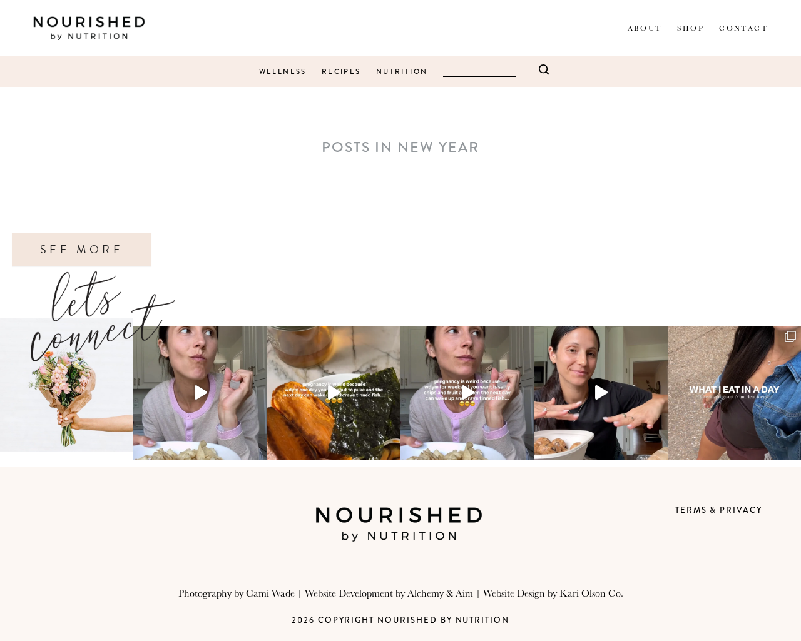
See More (81, 249)
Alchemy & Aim (440, 592)
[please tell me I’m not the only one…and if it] (200, 392)
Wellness (283, 71)
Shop (691, 28)
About (645, 28)
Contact (743, 28)
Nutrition (402, 71)
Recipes (341, 71)
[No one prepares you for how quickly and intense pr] (467, 392)
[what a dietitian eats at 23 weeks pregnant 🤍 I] (734, 392)
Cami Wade (270, 592)
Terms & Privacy (718, 510)
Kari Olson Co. (591, 592)
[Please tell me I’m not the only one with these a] (333, 392)
